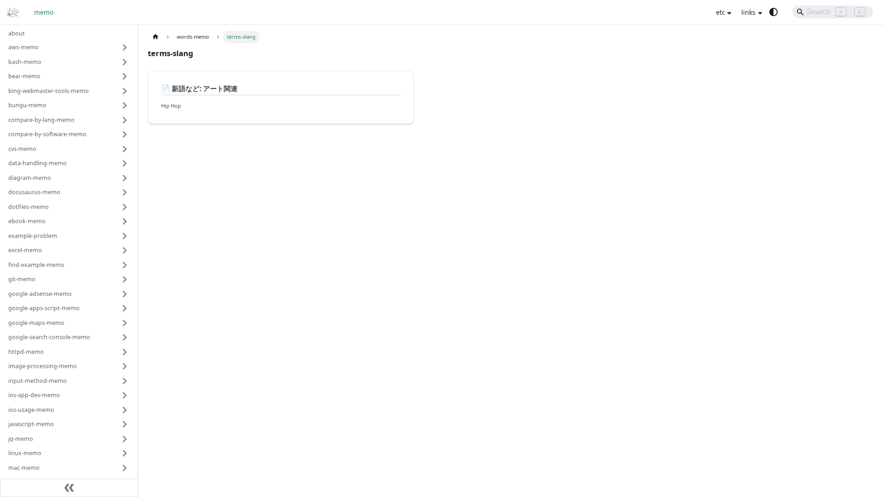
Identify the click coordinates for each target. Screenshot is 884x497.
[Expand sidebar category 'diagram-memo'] (125, 178)
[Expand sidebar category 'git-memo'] (125, 279)
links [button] (748, 12)
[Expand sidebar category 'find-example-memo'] (125, 265)
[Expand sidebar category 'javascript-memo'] (125, 424)
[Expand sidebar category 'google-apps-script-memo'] (125, 308)
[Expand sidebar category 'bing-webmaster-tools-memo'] (125, 91)
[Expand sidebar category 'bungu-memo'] (125, 105)
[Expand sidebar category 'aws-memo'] (125, 47)
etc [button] (720, 12)
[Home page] (155, 37)
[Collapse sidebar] (69, 488)
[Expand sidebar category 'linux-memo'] (125, 453)
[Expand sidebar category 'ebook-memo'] (125, 221)
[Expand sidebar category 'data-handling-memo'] (125, 163)
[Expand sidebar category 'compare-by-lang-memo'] (125, 120)
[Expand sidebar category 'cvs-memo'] (125, 149)
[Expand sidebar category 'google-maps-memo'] (125, 323)
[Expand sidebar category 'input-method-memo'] (125, 381)
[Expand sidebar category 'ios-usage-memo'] (125, 410)
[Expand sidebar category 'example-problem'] (125, 236)
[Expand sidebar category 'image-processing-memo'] (125, 366)
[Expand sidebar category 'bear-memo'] (125, 76)
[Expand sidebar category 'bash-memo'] (125, 62)
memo (43, 12)
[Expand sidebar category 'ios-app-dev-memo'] (125, 395)
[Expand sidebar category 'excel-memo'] (125, 250)
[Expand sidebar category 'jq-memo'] (125, 439)
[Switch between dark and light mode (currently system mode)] (773, 12)
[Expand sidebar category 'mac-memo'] (125, 468)
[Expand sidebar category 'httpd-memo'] (125, 352)
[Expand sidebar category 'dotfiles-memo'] (125, 207)
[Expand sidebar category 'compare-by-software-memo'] (125, 134)
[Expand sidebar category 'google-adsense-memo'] (125, 294)
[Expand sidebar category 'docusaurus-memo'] (125, 192)
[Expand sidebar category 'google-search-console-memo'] (125, 337)
